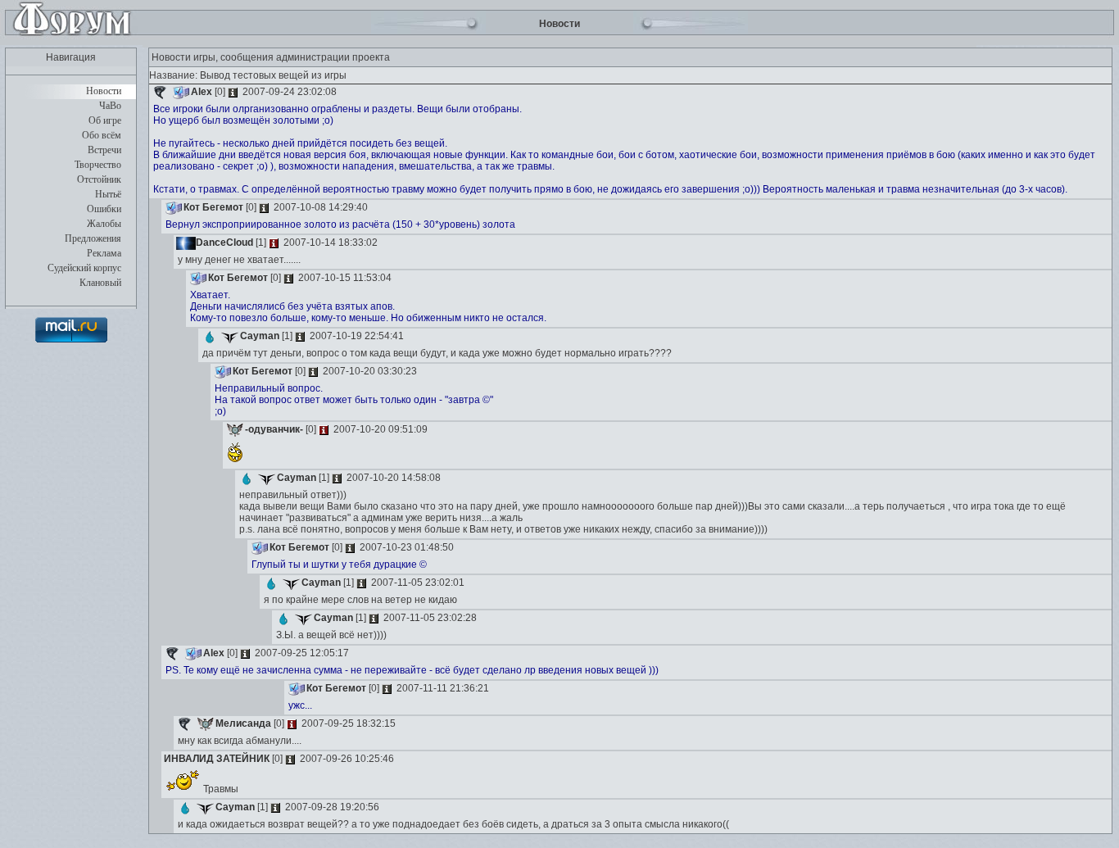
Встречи (104, 150)
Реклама (104, 253)
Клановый (100, 282)
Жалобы (104, 223)
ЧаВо (110, 105)
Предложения (93, 238)
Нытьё (108, 194)
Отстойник (99, 179)
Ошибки (104, 209)
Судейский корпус (84, 268)
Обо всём (101, 135)
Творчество (98, 164)
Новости (103, 91)
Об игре (104, 120)
